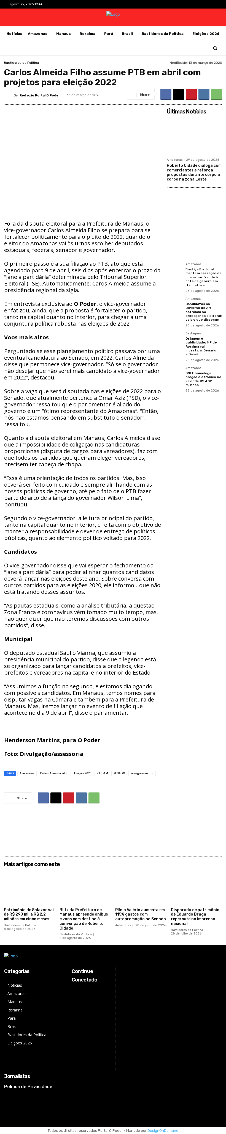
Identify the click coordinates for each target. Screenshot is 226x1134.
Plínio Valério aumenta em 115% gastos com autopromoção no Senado (140, 915)
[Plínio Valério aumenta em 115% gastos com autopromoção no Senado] (140, 887)
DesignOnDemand (162, 1131)
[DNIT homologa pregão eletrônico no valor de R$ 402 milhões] (174, 374)
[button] (215, 48)
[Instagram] (195, 4)
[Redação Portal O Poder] (9, 95)
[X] (204, 4)
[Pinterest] (191, 94)
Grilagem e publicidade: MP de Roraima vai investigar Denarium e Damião (202, 346)
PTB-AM (102, 773)
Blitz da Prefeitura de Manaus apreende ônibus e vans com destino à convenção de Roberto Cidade (84, 919)
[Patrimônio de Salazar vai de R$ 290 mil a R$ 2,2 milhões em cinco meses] (29, 887)
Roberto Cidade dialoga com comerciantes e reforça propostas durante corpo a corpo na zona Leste (194, 172)
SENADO (119, 773)
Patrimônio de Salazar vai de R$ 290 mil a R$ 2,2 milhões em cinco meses (29, 915)
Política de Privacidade (28, 1086)
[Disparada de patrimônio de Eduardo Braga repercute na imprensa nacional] (196, 887)
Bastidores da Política (21, 62)
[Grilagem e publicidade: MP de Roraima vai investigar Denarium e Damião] (174, 339)
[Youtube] (212, 4)
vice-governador (142, 773)
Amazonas (27, 773)
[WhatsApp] (216, 94)
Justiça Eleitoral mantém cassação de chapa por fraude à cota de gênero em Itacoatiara (203, 277)
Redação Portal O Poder (40, 95)
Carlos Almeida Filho (54, 773)
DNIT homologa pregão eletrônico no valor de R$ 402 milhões (203, 379)
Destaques (193, 333)
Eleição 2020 (82, 773)
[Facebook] (186, 4)
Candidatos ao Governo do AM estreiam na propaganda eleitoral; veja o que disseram (203, 312)
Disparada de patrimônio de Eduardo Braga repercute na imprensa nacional (195, 917)
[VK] (203, 94)
